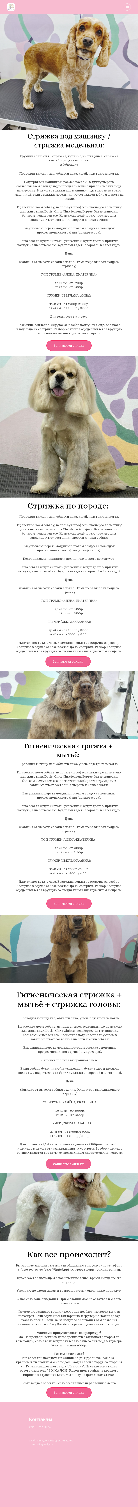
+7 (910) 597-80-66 (40, 1427)
